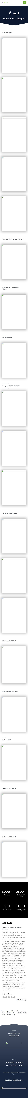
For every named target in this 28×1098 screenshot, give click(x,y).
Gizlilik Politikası (14, 1072)
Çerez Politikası (6, 1072)
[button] (2, 1014)
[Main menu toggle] (24, 2)
